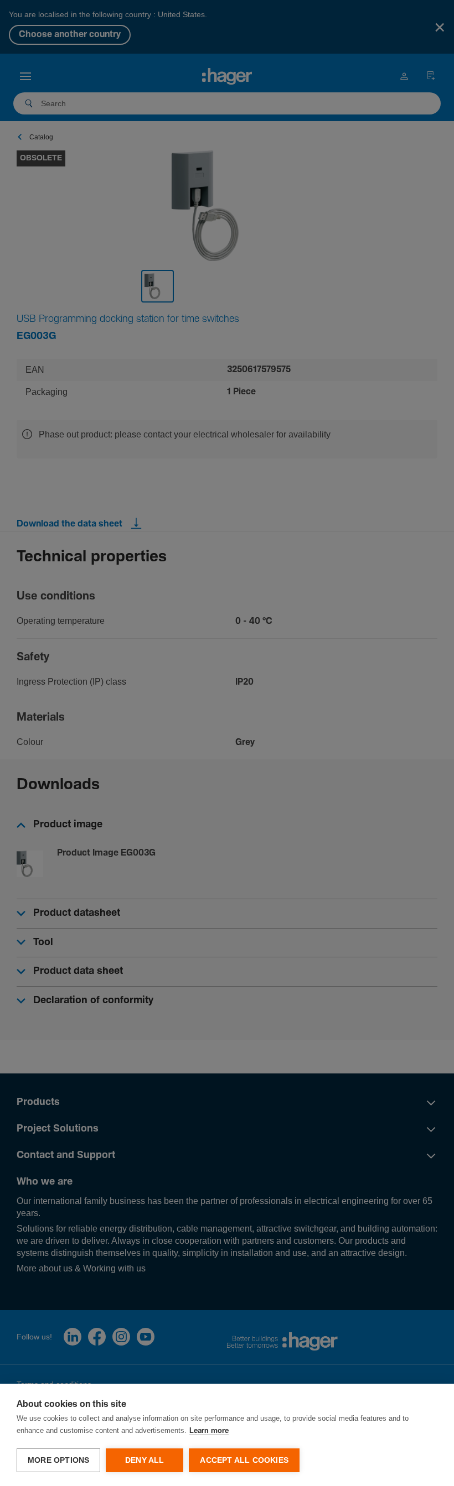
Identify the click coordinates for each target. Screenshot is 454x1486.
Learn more (209, 1431)
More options (58, 1460)
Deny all (144, 1460)
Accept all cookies (244, 1460)
